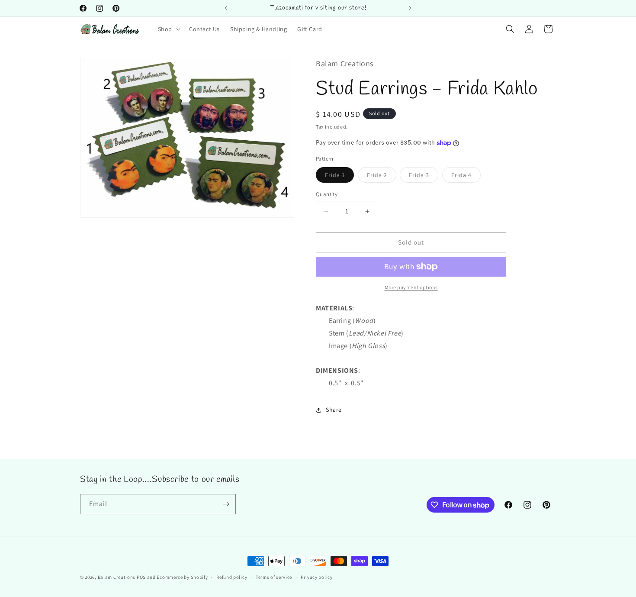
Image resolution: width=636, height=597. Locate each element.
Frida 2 (381, 177)
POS (141, 577)
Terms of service (274, 577)
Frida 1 (339, 177)
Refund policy (231, 577)
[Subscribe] (225, 504)
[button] (168, 29)
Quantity (326, 194)
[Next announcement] (410, 8)
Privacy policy (317, 577)
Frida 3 (423, 177)
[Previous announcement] (225, 8)
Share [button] (334, 409)
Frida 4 (466, 177)
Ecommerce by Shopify (182, 577)
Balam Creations (117, 577)
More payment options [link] (411, 287)
